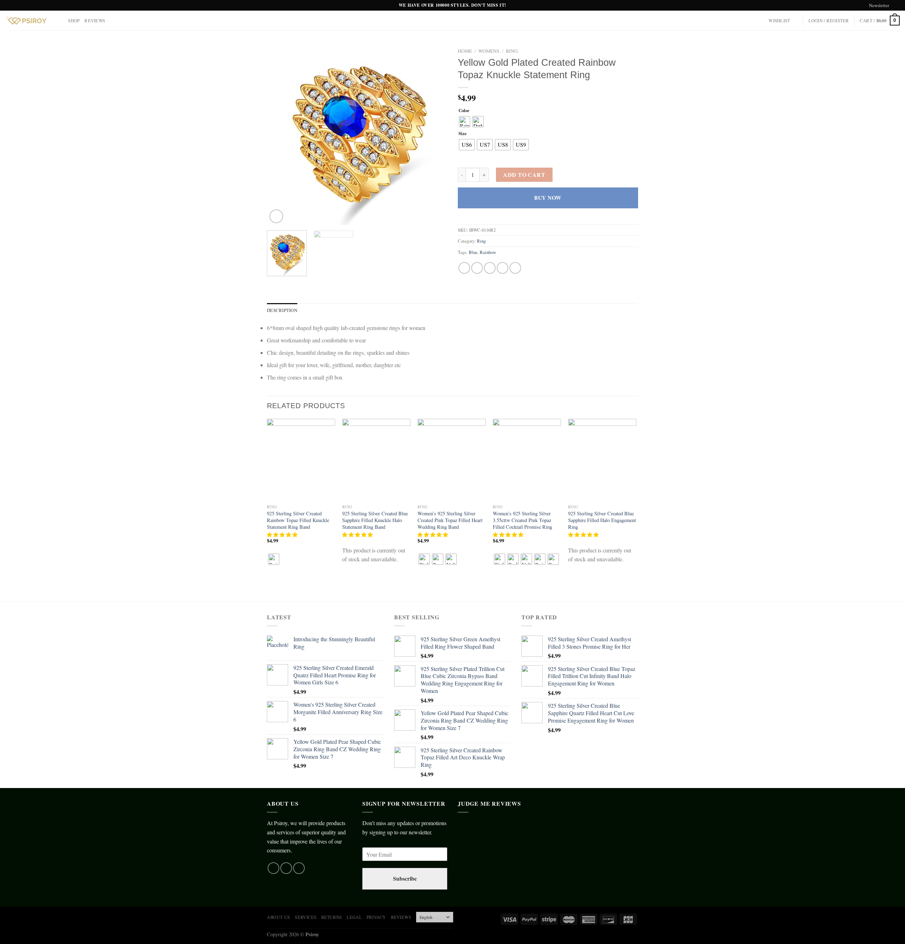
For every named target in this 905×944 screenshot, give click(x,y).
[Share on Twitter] (477, 268)
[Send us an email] (896, 5)
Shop (74, 20)
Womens (489, 51)
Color (464, 110)
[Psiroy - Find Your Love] (26, 20)
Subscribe (405, 878)
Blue (473, 252)
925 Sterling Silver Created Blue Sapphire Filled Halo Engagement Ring (602, 520)
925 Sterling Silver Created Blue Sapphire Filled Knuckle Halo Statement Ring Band (375, 520)
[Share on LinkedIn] (515, 268)
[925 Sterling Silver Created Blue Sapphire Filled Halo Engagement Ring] (602, 460)
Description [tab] (282, 310)
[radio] (464, 121)
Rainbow (488, 252)
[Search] (60, 20)
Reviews (94, 20)
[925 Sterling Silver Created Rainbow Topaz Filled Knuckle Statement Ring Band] (301, 460)
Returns (331, 917)
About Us (278, 917)
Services (305, 917)
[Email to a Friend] (490, 268)
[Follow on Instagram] (286, 868)
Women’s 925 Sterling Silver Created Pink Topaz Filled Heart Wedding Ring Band (450, 520)
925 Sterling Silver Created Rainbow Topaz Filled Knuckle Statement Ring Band (298, 520)
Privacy (376, 917)
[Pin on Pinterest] (502, 268)
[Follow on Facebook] (273, 868)
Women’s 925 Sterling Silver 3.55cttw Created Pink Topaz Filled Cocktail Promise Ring (522, 520)
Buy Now (547, 198)
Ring (512, 51)
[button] (283, 534)
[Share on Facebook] (464, 268)
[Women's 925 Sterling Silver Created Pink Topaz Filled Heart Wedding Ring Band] (452, 460)
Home (465, 51)
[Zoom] (276, 216)
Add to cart (524, 174)
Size (463, 133)
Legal (354, 917)
